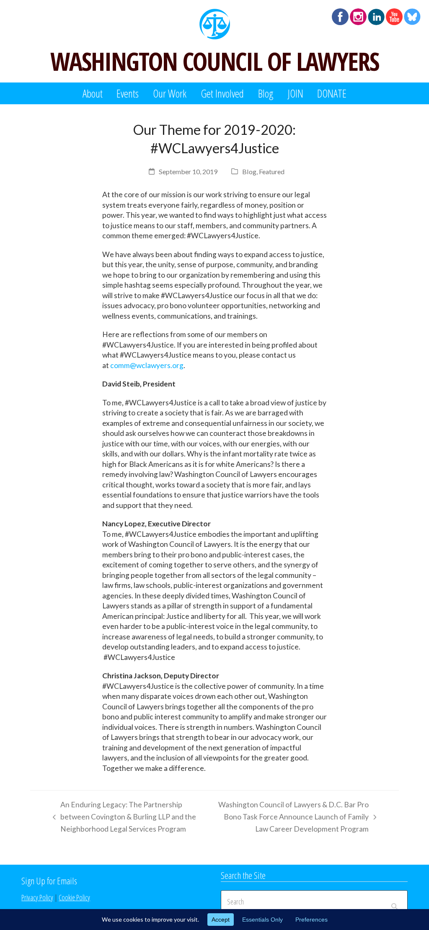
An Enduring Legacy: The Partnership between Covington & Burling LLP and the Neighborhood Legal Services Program (122, 817)
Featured (271, 171)
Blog (249, 171)
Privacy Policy (37, 897)
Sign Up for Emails (49, 880)
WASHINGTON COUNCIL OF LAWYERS (214, 61)
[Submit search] (394, 902)
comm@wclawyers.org (146, 365)
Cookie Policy (74, 897)
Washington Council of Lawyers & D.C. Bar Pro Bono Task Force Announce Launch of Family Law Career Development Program (291, 817)
